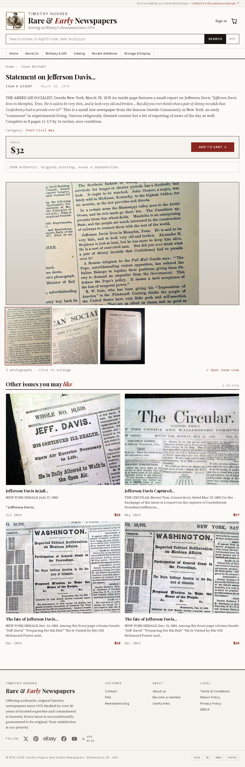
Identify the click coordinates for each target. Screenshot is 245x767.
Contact (111, 691)
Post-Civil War (40, 130)
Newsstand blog (117, 703)
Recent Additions (104, 53)
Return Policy (210, 697)
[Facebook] (64, 738)
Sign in (221, 21)
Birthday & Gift (56, 53)
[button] (122, 243)
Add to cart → (213, 147)
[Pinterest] (36, 738)
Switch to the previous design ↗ (216, 3)
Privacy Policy (210, 703)
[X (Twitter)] (25, 738)
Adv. (232, 38)
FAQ (108, 697)
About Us (32, 53)
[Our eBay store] (49, 738)
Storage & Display (137, 53)
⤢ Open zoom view (222, 370)
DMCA (205, 709)
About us (159, 691)
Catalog (79, 53)
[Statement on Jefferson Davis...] (28, 336)
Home (13, 53)
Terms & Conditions (215, 691)
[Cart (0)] (234, 21)
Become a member (167, 697)
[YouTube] (74, 738)
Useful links (161, 703)
